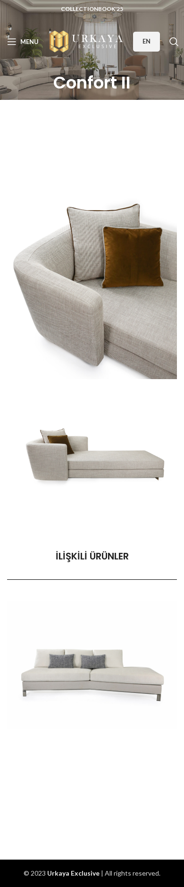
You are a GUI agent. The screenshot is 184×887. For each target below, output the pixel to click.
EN (146, 41)
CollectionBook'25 (92, 9)
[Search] (174, 41)
